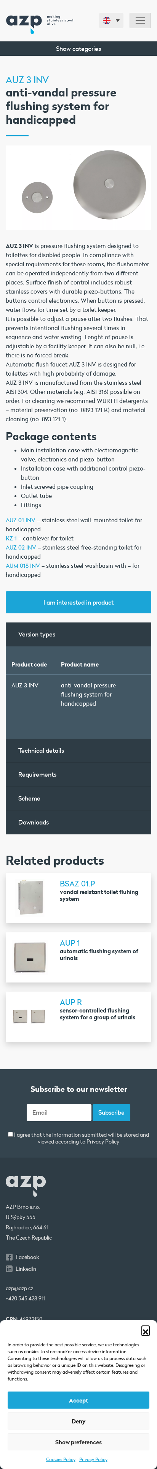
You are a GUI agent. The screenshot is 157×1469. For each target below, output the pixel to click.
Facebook (27, 1257)
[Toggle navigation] (140, 20)
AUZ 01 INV (20, 520)
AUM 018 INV (23, 565)
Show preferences (78, 1442)
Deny (79, 1421)
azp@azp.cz (19, 1288)
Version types (36, 634)
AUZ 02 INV (21, 547)
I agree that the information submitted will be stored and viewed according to (81, 1138)
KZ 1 (11, 538)
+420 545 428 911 (25, 1298)
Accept (78, 1400)
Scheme (29, 798)
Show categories (78, 48)
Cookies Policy (60, 1459)
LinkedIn (26, 1268)
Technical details (41, 750)
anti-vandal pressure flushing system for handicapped (88, 694)
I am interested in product (78, 602)
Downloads (33, 822)
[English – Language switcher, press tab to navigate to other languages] (111, 20)
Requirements (37, 774)
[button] (145, 1329)
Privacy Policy (93, 1459)
